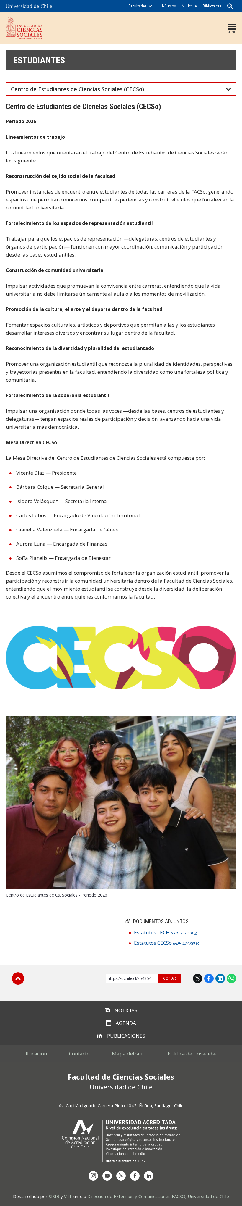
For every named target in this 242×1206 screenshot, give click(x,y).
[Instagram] (93, 1176)
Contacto (79, 1053)
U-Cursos (168, 6)
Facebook (209, 978)
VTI (67, 1196)
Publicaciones (126, 1035)
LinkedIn (220, 978)
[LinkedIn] (148, 1176)
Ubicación (35, 1053)
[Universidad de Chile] (29, 6)
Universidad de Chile (208, 1196)
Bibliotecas (212, 6)
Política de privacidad (193, 1053)
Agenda (126, 1023)
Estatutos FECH (163, 932)
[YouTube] (107, 1176)
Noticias (126, 1010)
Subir (18, 978)
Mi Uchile (189, 6)
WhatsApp (231, 978)
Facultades (138, 6)
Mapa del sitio (128, 1053)
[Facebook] (135, 1176)
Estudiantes (39, 60)
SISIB (54, 1196)
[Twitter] (121, 1176)
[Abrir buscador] (230, 6)
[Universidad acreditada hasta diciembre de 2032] (121, 1141)
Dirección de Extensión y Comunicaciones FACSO (136, 1196)
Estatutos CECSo (164, 942)
